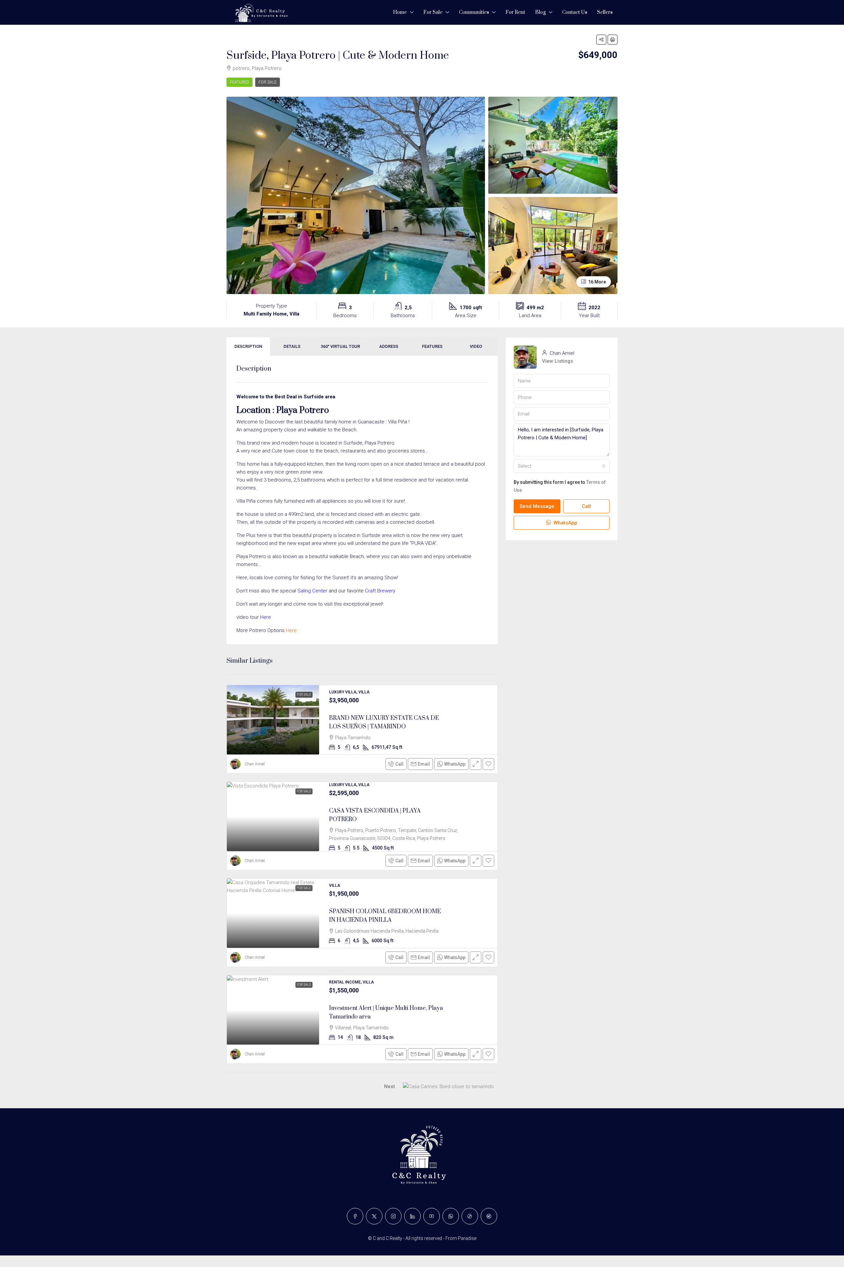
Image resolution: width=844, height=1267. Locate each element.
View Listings (557, 361)
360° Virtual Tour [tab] (340, 346)
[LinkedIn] (412, 1216)
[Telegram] (489, 1216)
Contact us (574, 12)
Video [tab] (476, 346)
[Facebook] (355, 1216)
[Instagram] (393, 1216)
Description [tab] (248, 346)
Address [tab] (388, 346)
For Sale (432, 12)
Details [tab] (292, 346)
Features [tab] (432, 346)
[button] (601, 40)
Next (389, 1086)
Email (424, 764)
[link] (273, 719)
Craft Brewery (380, 591)
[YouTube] (431, 1216)
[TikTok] (470, 1216)
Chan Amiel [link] (255, 764)
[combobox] (562, 466)
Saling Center (312, 591)
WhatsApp (564, 523)
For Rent (515, 12)
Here (265, 617)
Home (400, 12)
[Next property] (448, 1086)
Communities (474, 12)
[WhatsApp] (450, 1216)
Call (399, 764)
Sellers (605, 12)
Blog (540, 12)
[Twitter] (374, 1216)
